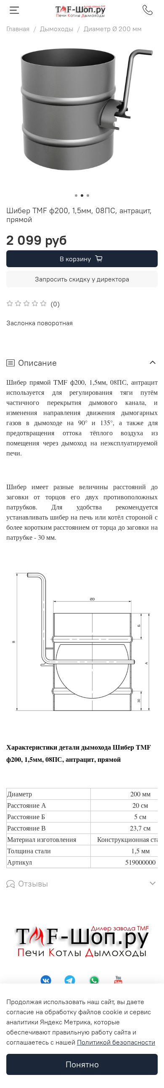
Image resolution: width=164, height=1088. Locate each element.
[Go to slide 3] (88, 195)
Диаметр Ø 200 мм (113, 28)
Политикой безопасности (116, 1042)
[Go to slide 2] (82, 195)
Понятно (82, 1064)
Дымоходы (56, 28)
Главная (17, 28)
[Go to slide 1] (76, 195)
